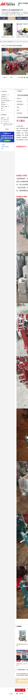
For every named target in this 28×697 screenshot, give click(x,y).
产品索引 (3, 144)
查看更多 (7, 129)
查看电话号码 (6, 119)
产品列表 (4, 41)
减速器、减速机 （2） (5, 106)
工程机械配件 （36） (5, 94)
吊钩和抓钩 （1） (4, 96)
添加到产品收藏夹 (5, 146)
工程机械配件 (10, 41)
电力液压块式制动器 (21, 673)
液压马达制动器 (20, 675)
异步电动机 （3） (4, 104)
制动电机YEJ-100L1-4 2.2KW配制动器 (8, 37)
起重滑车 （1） (4, 102)
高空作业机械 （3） (5, 98)
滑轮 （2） (3, 110)
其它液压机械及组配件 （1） (7, 100)
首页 (1, 41)
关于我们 (11, 694)
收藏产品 (5, 77)
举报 (11, 77)
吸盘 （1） (3, 108)
